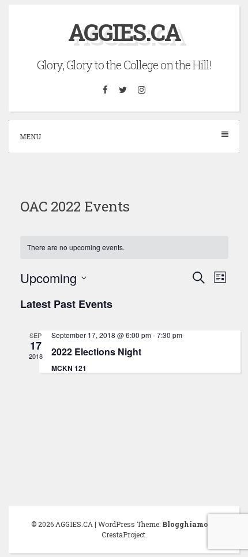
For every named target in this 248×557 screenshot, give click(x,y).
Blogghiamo (185, 524)
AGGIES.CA (124, 32)
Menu (30, 136)
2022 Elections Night (96, 351)
